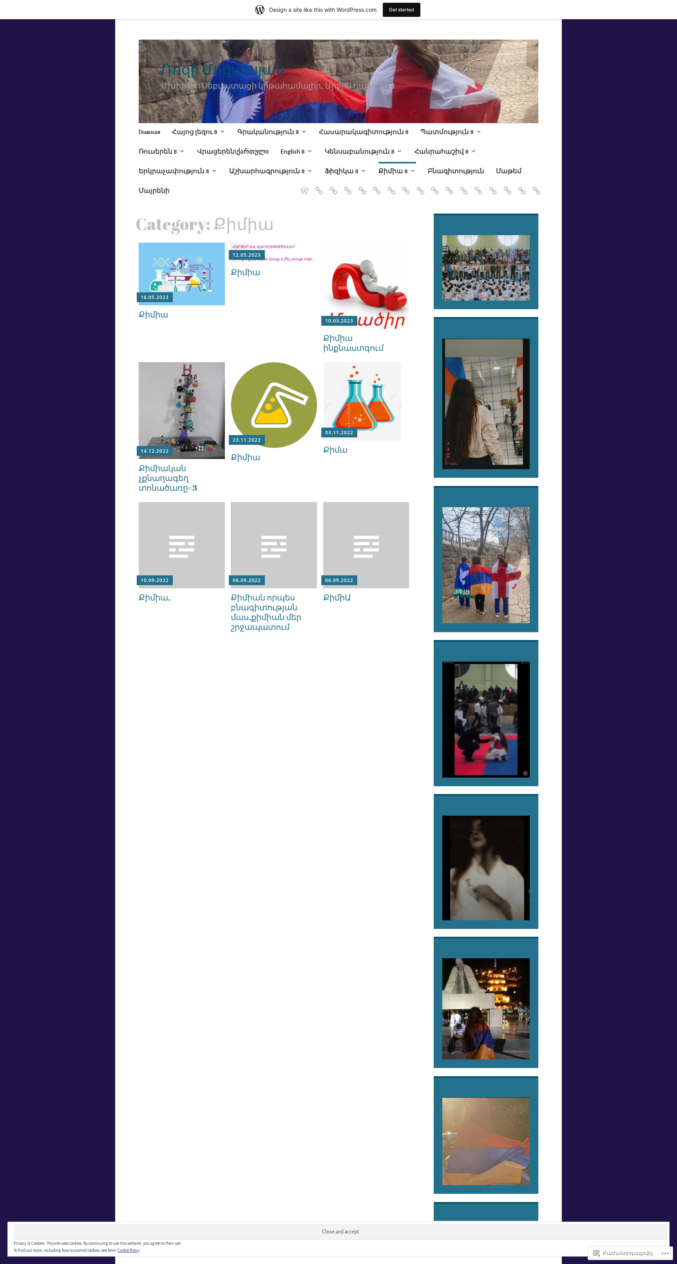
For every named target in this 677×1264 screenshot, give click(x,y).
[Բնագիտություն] (506, 185)
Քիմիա (153, 314)
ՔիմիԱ (337, 597)
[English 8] (404, 185)
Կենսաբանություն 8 (360, 151)
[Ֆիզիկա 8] (477, 185)
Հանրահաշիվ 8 (442, 151)
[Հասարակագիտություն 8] (346, 185)
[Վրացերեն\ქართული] (390, 185)
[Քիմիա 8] (491, 185)
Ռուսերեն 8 (158, 151)
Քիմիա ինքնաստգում (353, 342)
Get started (401, 10)
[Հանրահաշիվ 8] (433, 185)
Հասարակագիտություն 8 (364, 132)
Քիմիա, (154, 597)
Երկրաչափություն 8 (174, 171)
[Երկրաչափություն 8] (448, 185)
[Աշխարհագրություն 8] (462, 185)
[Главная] (303, 185)
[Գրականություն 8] (332, 185)
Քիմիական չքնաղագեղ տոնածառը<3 (168, 477)
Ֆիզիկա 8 (341, 171)
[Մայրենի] (535, 185)
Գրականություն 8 (268, 132)
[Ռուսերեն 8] (375, 185)
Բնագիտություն (456, 171)
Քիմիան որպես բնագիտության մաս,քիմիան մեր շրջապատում (266, 612)
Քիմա (335, 449)
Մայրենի (154, 190)
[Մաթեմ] (520, 185)
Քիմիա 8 (393, 171)
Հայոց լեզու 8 (194, 132)
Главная (149, 132)
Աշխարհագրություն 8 (267, 171)
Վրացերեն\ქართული (233, 151)
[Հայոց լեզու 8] (317, 185)
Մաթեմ (508, 171)
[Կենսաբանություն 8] (419, 185)
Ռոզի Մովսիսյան (223, 69)
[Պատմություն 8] (361, 185)
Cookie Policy (128, 1250)
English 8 (293, 151)
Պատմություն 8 (447, 132)
